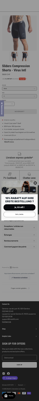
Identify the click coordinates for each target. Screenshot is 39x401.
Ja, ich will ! (19, 207)
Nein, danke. (19, 214)
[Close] (35, 183)
